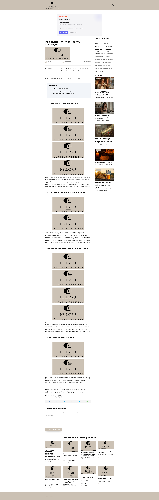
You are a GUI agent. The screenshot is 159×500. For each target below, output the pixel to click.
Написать (64, 32)
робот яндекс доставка (99, 60)
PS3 (103, 51)
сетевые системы (110, 62)
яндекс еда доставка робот (107, 68)
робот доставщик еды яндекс (100, 59)
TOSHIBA (98, 53)
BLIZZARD (107, 46)
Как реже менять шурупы (59, 95)
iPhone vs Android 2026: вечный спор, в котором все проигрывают (103, 117)
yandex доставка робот (109, 53)
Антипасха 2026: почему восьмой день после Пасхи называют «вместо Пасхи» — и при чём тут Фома (104, 141)
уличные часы (97, 65)
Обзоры (83, 5)
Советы (94, 5)
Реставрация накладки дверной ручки (63, 93)
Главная (71, 5)
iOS (103, 49)
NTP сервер (109, 49)
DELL (111, 46)
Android (106, 43)
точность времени (107, 63)
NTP (106, 49)
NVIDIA (97, 51)
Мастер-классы (102, 5)
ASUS (103, 46)
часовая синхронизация (99, 66)
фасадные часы (102, 65)
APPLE (98, 46)
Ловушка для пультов (105, 478)
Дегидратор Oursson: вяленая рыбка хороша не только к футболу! (88, 454)
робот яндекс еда (106, 60)
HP (101, 49)
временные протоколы (99, 56)
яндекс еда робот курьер (99, 69)
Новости (77, 5)
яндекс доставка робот (99, 68)
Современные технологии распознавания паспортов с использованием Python (52, 453)
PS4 (106, 51)
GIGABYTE (97, 49)
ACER (96, 43)
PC (101, 51)
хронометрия (108, 65)
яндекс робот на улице (99, 71)
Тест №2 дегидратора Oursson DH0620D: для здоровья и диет (70, 455)
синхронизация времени (99, 63)
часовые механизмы (107, 66)
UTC (102, 53)
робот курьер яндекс (109, 59)
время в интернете (106, 56)
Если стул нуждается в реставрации (62, 91)
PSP (108, 51)
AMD (100, 44)
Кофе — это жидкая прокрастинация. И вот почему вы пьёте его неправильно (102, 93)
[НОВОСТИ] (104, 88)
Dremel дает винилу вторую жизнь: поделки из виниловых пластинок (88, 477)
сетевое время (104, 62)
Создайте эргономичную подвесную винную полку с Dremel (70, 481)
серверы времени (98, 62)
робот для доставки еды (99, 57)
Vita (104, 53)
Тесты (88, 5)
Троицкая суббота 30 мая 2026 (104, 162)
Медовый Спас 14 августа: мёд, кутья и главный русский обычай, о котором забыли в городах (104, 185)
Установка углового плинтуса (60, 88)
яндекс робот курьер (107, 69)
